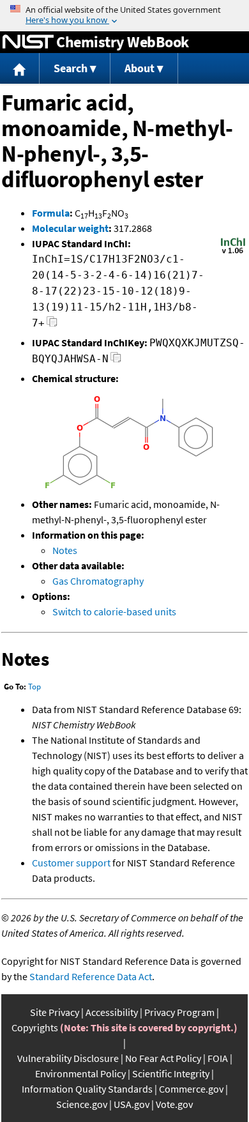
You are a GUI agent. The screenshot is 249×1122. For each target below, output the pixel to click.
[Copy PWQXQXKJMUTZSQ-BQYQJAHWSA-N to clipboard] (115, 361)
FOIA (217, 1058)
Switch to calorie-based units (114, 611)
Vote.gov (174, 1104)
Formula (51, 212)
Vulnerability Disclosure (68, 1058)
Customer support (71, 862)
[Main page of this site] (20, 68)
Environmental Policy (80, 1073)
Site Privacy (54, 1012)
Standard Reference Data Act (90, 976)
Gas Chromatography (98, 580)
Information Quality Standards (87, 1088)
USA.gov (131, 1104)
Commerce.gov (191, 1088)
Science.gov (81, 1104)
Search (70, 68)
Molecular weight (70, 228)
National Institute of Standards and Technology (28, 42)
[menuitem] (20, 68)
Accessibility (112, 1012)
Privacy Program (179, 1012)
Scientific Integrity (170, 1073)
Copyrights (34, 1027)
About (139, 68)
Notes (64, 550)
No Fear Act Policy (163, 1058)
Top (34, 686)
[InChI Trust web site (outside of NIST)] (233, 252)
